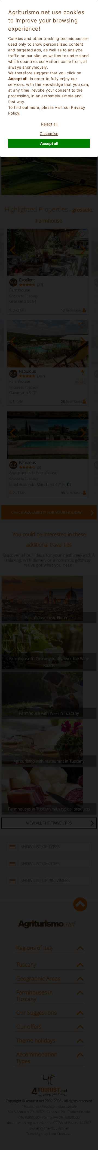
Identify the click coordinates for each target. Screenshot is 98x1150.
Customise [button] (49, 133)
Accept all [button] (49, 143)
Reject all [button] (49, 124)
